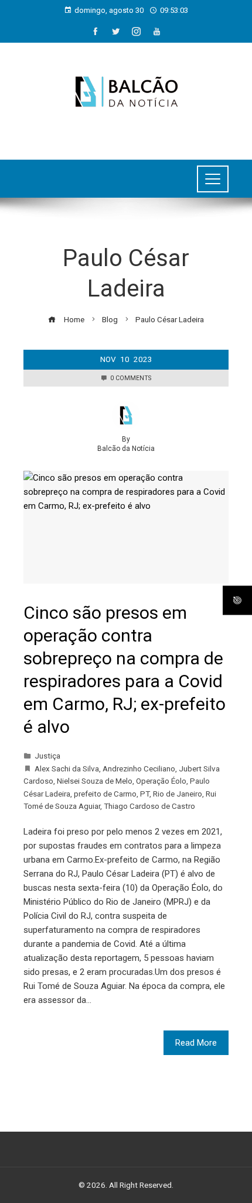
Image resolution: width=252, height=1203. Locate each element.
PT (144, 793)
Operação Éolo (161, 780)
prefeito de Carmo (105, 793)
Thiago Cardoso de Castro (149, 806)
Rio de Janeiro (177, 793)
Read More (196, 1042)
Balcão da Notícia (126, 448)
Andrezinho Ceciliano (139, 768)
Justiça (47, 755)
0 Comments (130, 378)
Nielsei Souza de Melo (94, 780)
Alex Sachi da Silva (67, 768)
